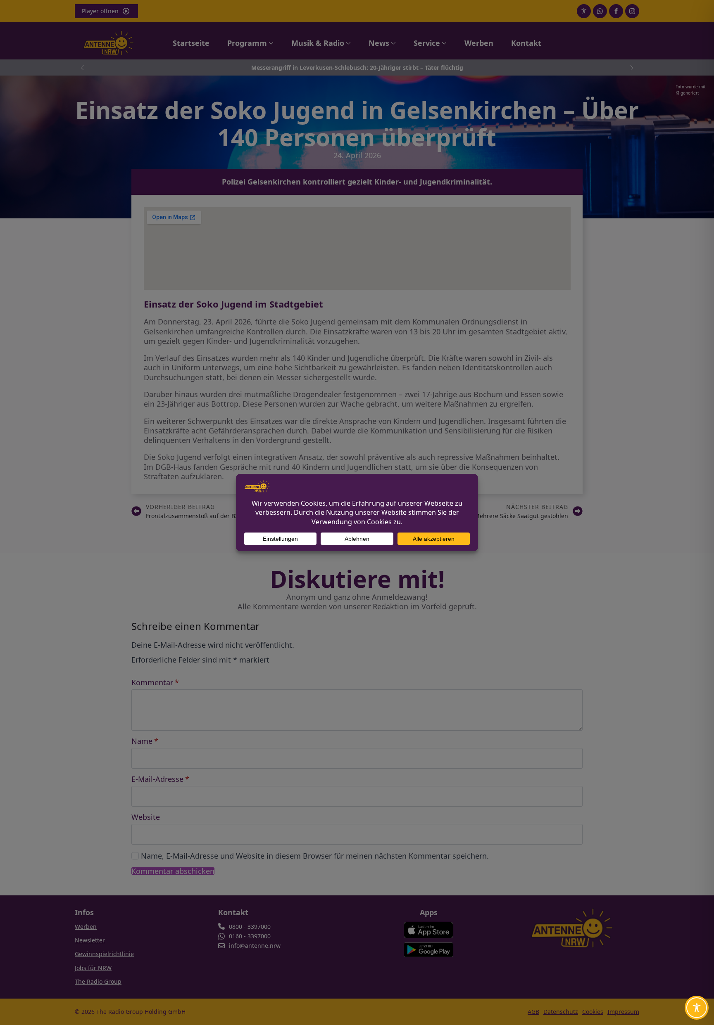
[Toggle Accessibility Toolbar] (696, 1008)
